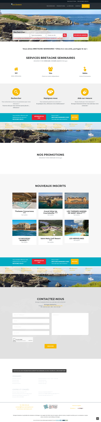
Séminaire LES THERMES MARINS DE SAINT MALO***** (48, 393)
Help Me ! (86, 6)
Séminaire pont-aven (42, 380)
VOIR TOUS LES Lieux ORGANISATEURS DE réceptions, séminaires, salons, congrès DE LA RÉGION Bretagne (39, 370)
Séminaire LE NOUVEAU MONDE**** (45, 392)
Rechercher (51, 6)
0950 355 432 (25, 405)
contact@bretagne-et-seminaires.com (52, 305)
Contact (78, 6)
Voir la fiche (24, 215)
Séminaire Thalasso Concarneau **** (19, 392)
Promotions (61, 6)
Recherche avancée (80, 35)
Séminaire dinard (15, 380)
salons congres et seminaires (47, 420)
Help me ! (75, 117)
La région (70, 6)
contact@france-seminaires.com (24, 407)
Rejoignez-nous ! (83, 1)
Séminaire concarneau (16, 378)
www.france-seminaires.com (24, 409)
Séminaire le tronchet (16, 383)
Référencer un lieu (39, 117)
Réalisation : (73, 408)
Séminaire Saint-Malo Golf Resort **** (45, 395)
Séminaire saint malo (42, 383)
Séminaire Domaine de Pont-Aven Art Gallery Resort (22, 393)
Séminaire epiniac (15, 381)
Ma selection (71, 1)
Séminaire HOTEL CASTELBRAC (18, 397)
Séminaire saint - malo (42, 381)
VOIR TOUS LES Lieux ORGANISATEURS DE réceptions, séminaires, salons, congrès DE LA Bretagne (38, 38)
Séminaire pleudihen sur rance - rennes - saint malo (48, 378)
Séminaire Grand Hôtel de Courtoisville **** (20, 395)
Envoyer (50, 346)
